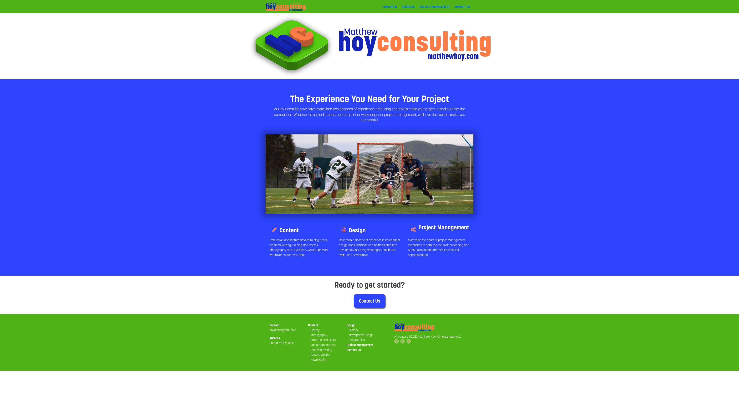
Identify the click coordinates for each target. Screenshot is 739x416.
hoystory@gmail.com (282, 330)
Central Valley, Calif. (281, 343)
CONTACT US (462, 7)
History (314, 330)
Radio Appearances (323, 345)
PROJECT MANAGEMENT (434, 7)
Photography (318, 335)
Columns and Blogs (323, 340)
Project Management (360, 345)
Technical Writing (321, 350)
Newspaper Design (361, 335)
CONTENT (388, 7)
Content (313, 325)
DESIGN (406, 7)
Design (351, 325)
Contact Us (369, 301)
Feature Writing (320, 354)
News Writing (318, 359)
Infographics (357, 340)
